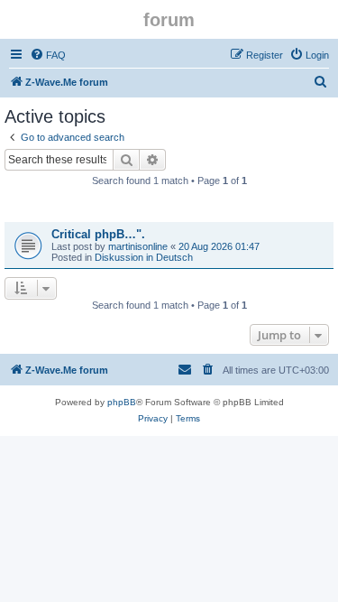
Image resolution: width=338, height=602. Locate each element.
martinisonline (138, 246)
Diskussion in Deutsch (144, 257)
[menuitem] (48, 55)
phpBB (121, 402)
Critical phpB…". (98, 234)
